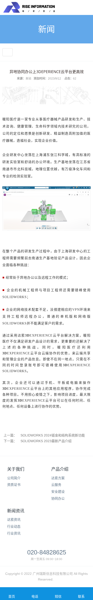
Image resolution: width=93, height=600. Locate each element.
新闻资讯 (15, 511)
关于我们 (15, 469)
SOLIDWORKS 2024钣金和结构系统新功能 (53, 435)
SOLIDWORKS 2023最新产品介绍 (46, 441)
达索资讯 (14, 519)
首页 (11, 596)
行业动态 (14, 526)
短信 (58, 596)
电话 (34, 596)
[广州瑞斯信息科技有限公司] (28, 9)
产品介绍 (59, 469)
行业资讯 (14, 533)
